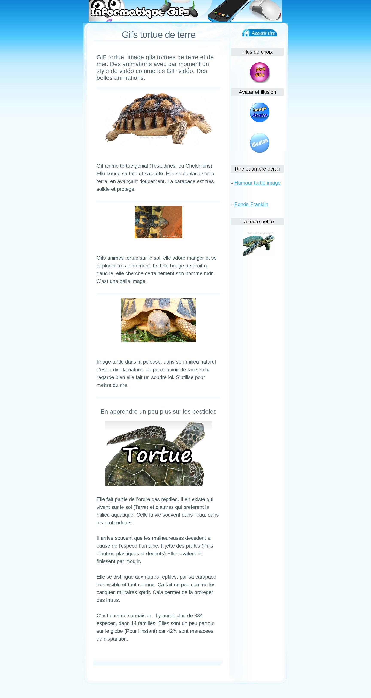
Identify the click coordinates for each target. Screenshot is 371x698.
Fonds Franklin (251, 204)
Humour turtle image (257, 183)
